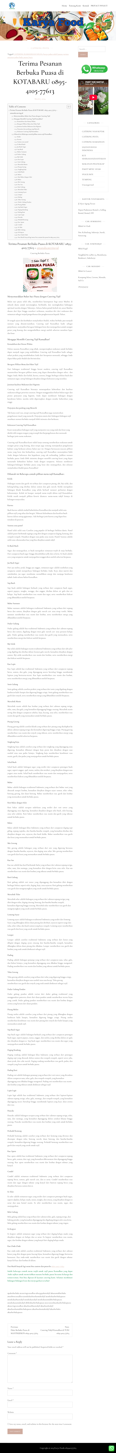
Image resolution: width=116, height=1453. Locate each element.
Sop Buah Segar (22, 207)
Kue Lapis (21, 159)
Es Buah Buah (21, 144)
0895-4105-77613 (57, 1266)
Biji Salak (20, 157)
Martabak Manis (22, 164)
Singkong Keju (22, 169)
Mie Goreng (21, 182)
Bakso (19, 179)
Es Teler (20, 227)
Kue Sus (20, 184)
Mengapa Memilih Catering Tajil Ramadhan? (28, 119)
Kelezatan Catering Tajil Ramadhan (27, 131)
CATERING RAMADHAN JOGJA (28, 54)
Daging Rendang (23, 210)
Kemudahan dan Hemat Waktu (26, 121)
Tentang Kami (75, 5)
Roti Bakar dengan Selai (25, 177)
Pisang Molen (22, 205)
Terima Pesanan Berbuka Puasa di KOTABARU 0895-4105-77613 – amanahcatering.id (33, 111)
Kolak (19, 137)
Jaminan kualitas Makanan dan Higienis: (29, 126)
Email (10, 1400)
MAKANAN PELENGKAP (93, 164)
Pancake (20, 217)
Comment (12, 1353)
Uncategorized (88, 185)
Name (10, 1388)
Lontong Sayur (22, 192)
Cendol (20, 225)
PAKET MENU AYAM (91, 169)
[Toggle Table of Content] (67, 107)
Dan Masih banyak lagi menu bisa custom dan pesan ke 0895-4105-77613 (38, 237)
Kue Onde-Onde (23, 235)
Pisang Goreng (22, 167)
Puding (20, 197)
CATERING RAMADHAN (93, 142)
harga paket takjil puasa (52, 54)
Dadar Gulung (21, 154)
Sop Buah (20, 149)
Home (64, 5)
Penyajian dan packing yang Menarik (28, 129)
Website (10, 1412)
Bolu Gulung (21, 230)
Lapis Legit (21, 215)
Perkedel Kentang (23, 220)
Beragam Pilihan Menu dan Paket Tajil (28, 124)
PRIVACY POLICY (99, 5)
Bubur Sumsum (22, 152)
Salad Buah (21, 172)
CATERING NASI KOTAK (93, 131)
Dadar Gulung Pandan (24, 202)
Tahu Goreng (22, 200)
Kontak (86, 5)
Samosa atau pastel (22, 142)
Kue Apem (21, 222)
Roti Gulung (21, 187)
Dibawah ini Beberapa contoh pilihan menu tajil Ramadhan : (33, 134)
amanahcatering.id (48, 248)
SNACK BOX (87, 174)
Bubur (20, 174)
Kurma (19, 139)
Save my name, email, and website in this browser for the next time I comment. (40, 1424)
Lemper (20, 195)
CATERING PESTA (40, 48)
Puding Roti (21, 212)
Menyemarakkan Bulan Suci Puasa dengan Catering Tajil (32, 116)
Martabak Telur (22, 189)
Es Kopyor (21, 232)
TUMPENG (87, 179)
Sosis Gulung (21, 162)
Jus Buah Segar (21, 147)
